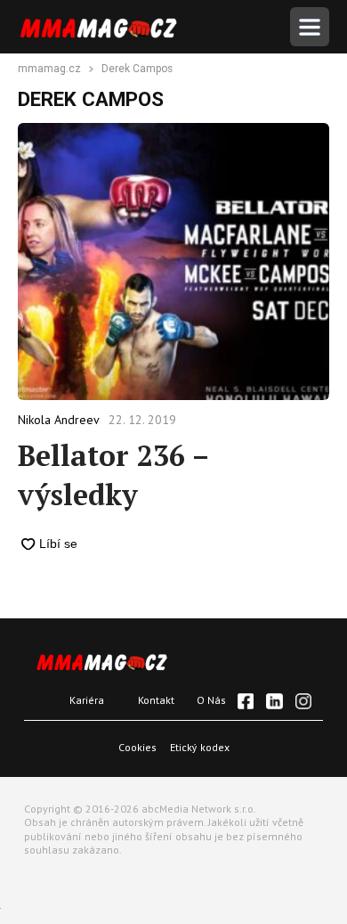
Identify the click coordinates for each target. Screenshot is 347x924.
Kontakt (156, 700)
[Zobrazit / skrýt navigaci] (309, 26)
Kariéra (86, 700)
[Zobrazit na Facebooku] (246, 701)
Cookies (137, 747)
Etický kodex (200, 747)
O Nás (211, 700)
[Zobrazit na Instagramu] (303, 701)
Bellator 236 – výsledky (113, 475)
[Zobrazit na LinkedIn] (274, 701)
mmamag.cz (49, 69)
